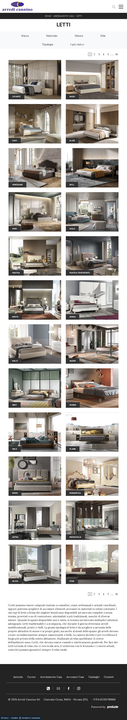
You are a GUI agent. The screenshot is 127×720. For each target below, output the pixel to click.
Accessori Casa (75, 676)
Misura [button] (79, 35)
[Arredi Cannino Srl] (17, 6)
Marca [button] (25, 35)
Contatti (109, 676)
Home (48, 16)
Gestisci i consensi (31, 718)
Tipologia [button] (47, 44)
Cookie (14, 718)
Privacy (5, 718)
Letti (79, 16)
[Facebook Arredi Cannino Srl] (69, 688)
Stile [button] (103, 35)
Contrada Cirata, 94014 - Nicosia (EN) (66, 699)
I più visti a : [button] (77, 44)
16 (116, 54)
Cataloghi (94, 676)
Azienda (18, 676)
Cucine (31, 676)
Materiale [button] (51, 35)
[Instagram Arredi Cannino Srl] (78, 688)
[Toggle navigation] (121, 6)
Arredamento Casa (64, 16)
